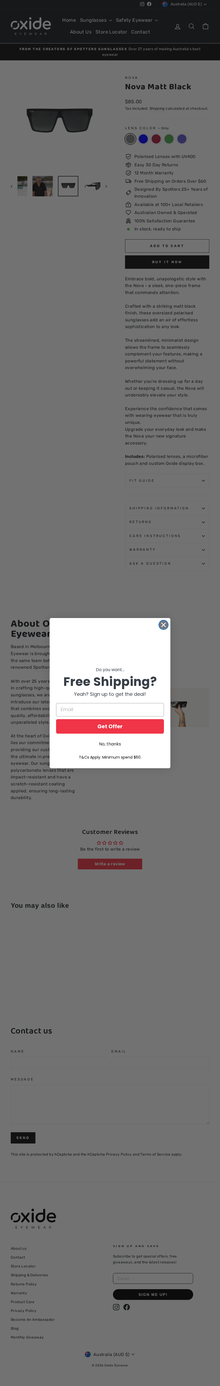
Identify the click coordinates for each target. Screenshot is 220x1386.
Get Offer (110, 726)
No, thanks (110, 744)
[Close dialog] (163, 625)
